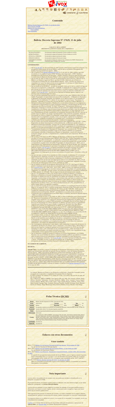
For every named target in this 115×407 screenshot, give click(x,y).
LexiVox (30, 403)
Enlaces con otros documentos (36, 28)
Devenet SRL (43, 404)
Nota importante (32, 31)
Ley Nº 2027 (39, 67)
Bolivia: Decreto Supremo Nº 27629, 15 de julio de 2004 (44, 25)
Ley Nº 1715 (44, 92)
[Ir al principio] (85, 296)
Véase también (34, 29)
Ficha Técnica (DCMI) (34, 26)
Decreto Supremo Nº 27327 (51, 72)
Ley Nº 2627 (57, 238)
